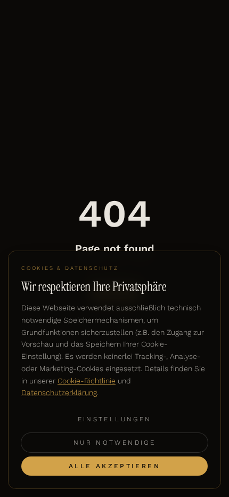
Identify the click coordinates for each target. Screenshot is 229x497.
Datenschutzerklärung (59, 392)
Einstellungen (115, 419)
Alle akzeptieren (114, 466)
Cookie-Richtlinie (87, 380)
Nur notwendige (114, 442)
